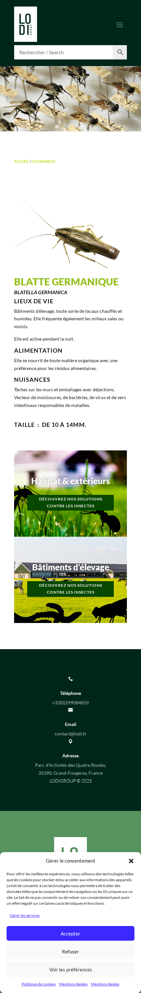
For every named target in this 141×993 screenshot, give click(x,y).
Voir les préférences (70, 969)
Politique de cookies (39, 984)
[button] (131, 861)
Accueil (21, 161)
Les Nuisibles (43, 161)
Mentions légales (73, 984)
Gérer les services (25, 915)
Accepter (70, 933)
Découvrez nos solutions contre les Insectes (70, 502)
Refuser (70, 951)
